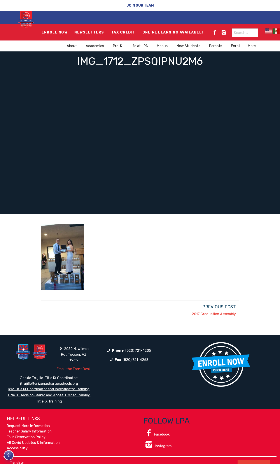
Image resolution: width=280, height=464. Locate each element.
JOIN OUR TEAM (140, 5)
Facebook (162, 434)
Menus (162, 46)
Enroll (235, 46)
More (252, 46)
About (72, 46)
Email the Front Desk (74, 369)
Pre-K (117, 46)
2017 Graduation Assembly (214, 314)
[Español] (276, 31)
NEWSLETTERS (89, 32)
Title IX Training (49, 401)
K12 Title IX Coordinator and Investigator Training (48, 389)
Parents (215, 46)
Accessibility (17, 448)
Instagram (163, 446)
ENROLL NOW (54, 32)
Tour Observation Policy (26, 437)
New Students (188, 46)
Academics (95, 46)
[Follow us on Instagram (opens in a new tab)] (224, 32)
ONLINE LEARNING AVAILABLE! (172, 32)
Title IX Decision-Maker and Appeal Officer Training (48, 395)
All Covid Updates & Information (33, 443)
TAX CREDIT (123, 32)
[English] (269, 31)
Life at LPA (139, 46)
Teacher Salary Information (29, 431)
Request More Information (28, 426)
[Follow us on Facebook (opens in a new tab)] (215, 32)
